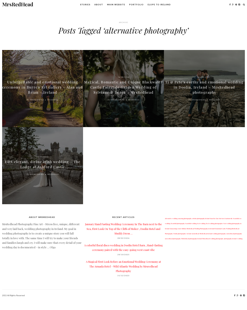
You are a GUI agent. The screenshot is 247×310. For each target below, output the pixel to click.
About (98, 4)
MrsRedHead (17, 4)
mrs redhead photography (173, 239)
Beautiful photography (178, 223)
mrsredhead (195, 234)
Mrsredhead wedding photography (212, 239)
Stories (85, 4)
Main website (116, 4)
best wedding (201, 223)
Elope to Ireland (159, 4)
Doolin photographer (179, 234)
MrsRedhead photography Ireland (191, 239)
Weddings (52, 100)
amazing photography (185, 218)
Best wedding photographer (214, 223)
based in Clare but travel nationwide (221, 218)
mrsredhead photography (234, 234)
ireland (189, 234)
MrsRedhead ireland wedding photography (213, 234)
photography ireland (230, 239)
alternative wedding (171, 218)
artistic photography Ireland (201, 218)
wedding (239, 239)
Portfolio (136, 4)
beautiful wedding (191, 223)
